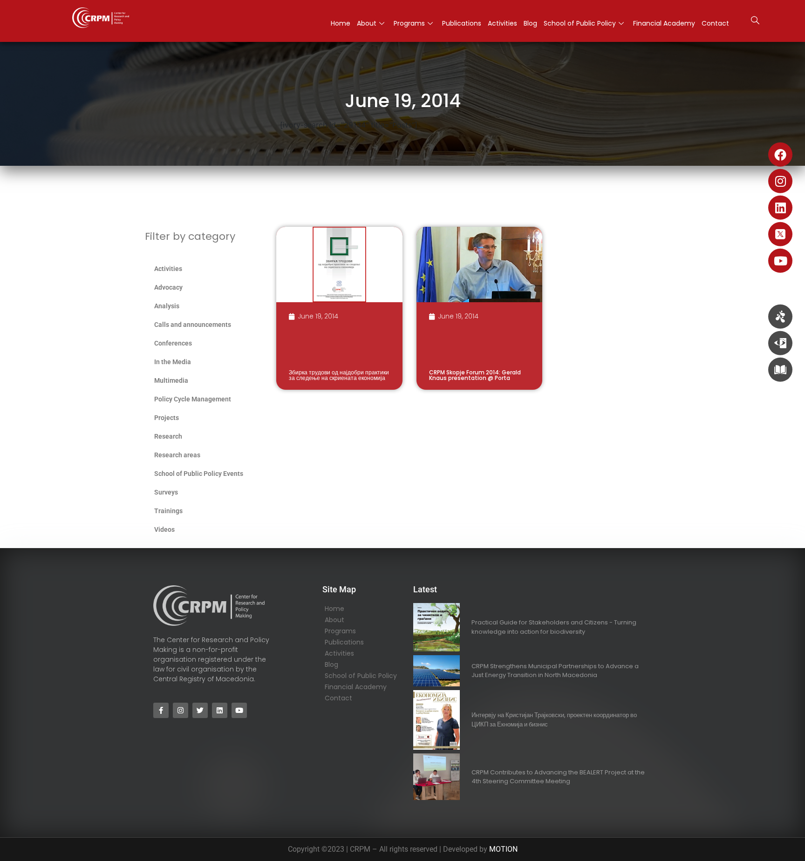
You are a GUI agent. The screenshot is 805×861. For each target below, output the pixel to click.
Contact (715, 23)
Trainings (168, 511)
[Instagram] (780, 181)
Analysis (166, 306)
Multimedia (171, 380)
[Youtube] (780, 261)
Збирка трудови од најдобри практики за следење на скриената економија (339, 375)
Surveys (166, 492)
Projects (166, 417)
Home (340, 23)
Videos (164, 529)
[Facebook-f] (161, 710)
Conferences (173, 343)
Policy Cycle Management (192, 399)
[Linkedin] (780, 208)
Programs (409, 23)
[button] (755, 21)
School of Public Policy (580, 23)
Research (168, 436)
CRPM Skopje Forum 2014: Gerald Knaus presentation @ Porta (475, 375)
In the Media (172, 362)
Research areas (177, 455)
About (366, 23)
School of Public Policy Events (198, 473)
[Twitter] (200, 710)
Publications (461, 23)
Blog (530, 23)
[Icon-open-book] (780, 370)
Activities (502, 23)
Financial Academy (664, 23)
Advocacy (168, 287)
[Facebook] (780, 154)
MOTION (503, 849)
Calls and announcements (192, 324)
